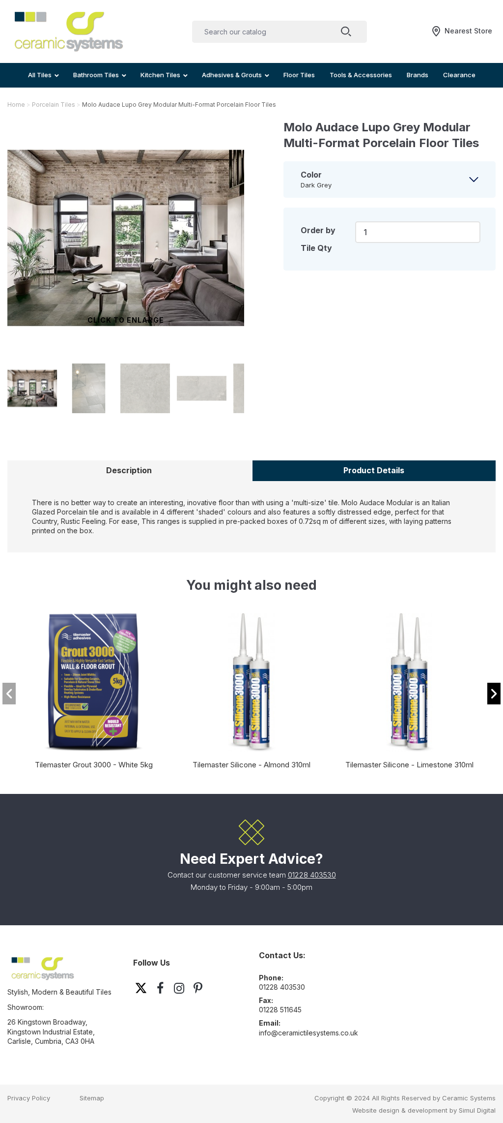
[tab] (389, 179)
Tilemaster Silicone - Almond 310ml (251, 764)
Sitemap (92, 1098)
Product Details (373, 470)
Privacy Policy (28, 1098)
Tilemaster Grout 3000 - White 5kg (94, 764)
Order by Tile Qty (318, 239)
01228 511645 (280, 1009)
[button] (494, 693)
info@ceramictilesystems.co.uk (308, 1033)
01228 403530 (312, 875)
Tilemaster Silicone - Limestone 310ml (409, 764)
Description (129, 470)
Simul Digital (477, 1110)
